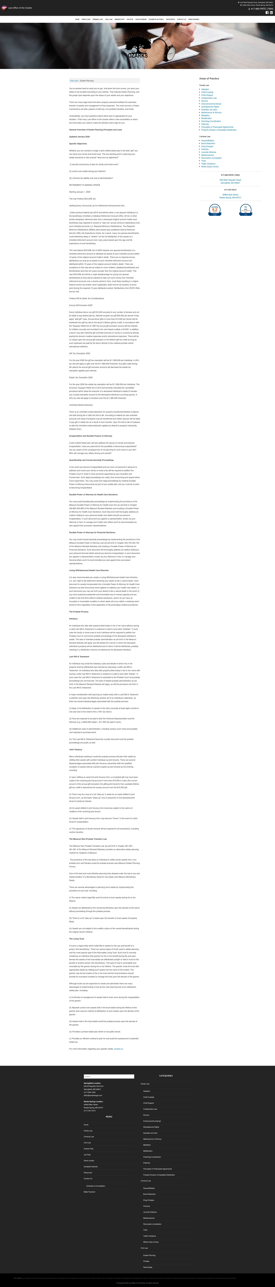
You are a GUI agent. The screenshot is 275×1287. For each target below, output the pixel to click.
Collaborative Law (209, 97)
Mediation (205, 115)
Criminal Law (97, 19)
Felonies (205, 149)
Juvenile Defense (208, 152)
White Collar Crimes (209, 166)
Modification (206, 118)
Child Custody (207, 92)
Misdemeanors (207, 154)
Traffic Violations (208, 163)
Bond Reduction (208, 143)
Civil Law (108, 19)
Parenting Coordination (211, 121)
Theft (203, 160)
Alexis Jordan (140, 19)
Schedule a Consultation (95, 1186)
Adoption (205, 89)
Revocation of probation (211, 157)
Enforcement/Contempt (211, 103)
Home (77, 19)
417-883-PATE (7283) (261, 8)
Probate (146, 1261)
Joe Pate (130, 19)
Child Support (207, 95)
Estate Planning (149, 1255)
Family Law (86, 19)
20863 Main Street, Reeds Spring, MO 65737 (257, 5)
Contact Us (181, 19)
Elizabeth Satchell (156, 19)
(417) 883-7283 (89, 1092)
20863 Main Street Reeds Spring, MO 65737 (230, 196)
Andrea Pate (120, 19)
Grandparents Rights (210, 106)
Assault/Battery (207, 140)
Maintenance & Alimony (211, 112)
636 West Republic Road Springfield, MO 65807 (230, 181)
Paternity (205, 124)
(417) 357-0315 (89, 1110)
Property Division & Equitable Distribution (219, 129)
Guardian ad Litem (209, 109)
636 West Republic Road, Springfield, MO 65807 (256, 2)
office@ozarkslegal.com (93, 1095)
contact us (118, 1048)
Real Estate (147, 1267)
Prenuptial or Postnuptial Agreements (217, 126)
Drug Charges (207, 146)
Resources (170, 19)
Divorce (204, 100)
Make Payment (193, 19)
